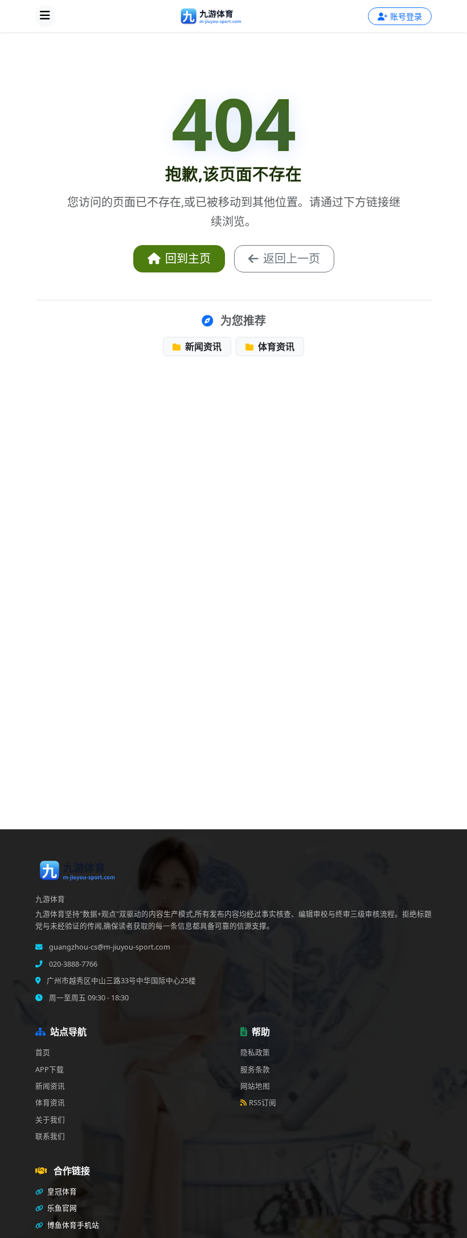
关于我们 (50, 1120)
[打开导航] (45, 16)
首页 (42, 1052)
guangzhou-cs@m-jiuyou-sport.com (108, 947)
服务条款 (255, 1069)
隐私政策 (255, 1052)
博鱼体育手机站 (72, 1225)
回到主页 (188, 258)
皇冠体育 (61, 1191)
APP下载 (49, 1069)
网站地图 (255, 1086)
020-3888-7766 (72, 964)
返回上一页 (291, 258)
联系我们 (50, 1136)
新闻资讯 (202, 346)
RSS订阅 (262, 1102)
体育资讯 (275, 346)
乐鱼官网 (61, 1208)
